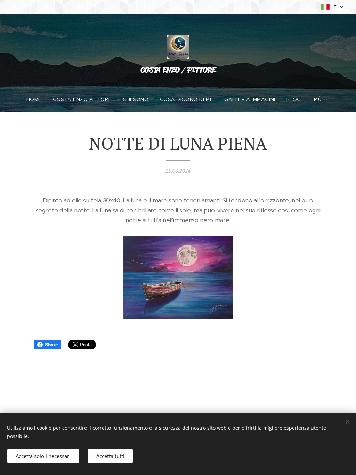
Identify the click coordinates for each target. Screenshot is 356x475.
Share (51, 344)
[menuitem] (36, 99)
